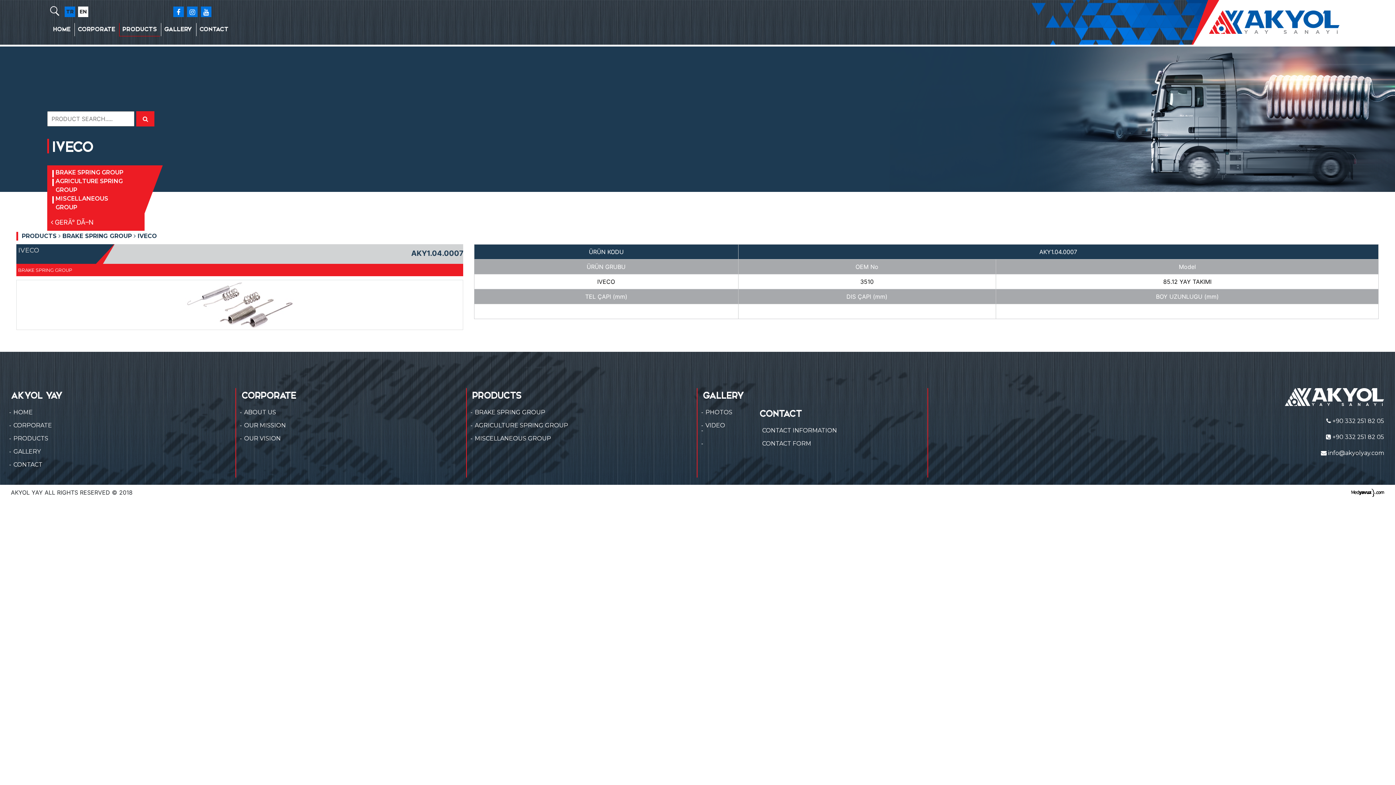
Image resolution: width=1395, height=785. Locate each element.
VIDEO (715, 425)
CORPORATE (96, 29)
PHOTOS (718, 412)
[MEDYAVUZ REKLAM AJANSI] (1367, 492)
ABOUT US (260, 412)
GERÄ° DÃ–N (73, 222)
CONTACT (214, 29)
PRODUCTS (139, 29)
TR (70, 11)
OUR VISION (262, 438)
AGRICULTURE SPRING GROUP (89, 185)
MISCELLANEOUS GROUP (82, 203)
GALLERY (178, 29)
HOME (61, 29)
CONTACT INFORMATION (799, 430)
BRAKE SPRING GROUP (90, 172)
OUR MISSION (265, 425)
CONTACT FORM (786, 443)
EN (83, 11)
